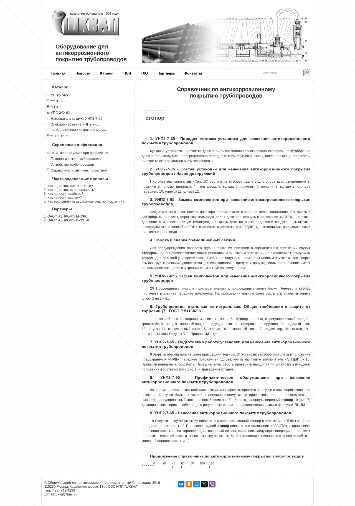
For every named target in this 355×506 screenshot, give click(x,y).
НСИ (127, 73)
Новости (82, 73)
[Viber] (212, 484)
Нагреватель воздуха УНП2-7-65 (76, 119)
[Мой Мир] (196, 484)
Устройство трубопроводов (72, 165)
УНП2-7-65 (59, 95)
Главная (58, 73)
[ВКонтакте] (181, 484)
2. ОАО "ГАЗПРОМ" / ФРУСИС (67, 220)
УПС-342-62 (60, 113)
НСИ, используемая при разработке (79, 153)
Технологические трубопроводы (76, 159)
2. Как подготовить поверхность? (70, 190)
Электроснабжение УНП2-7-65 (75, 124)
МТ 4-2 (56, 107)
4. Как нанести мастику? (63, 198)
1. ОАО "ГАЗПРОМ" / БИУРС (66, 216)
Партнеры (166, 73)
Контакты (193, 73)
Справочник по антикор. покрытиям (79, 170)
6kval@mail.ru (66, 494)
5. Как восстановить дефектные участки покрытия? (84, 201)
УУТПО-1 (58, 101)
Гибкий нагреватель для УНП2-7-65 (79, 130)
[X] (204, 484)
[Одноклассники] (189, 484)
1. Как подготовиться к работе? (68, 186)
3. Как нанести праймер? (63, 194)
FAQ (144, 73)
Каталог (107, 73)
